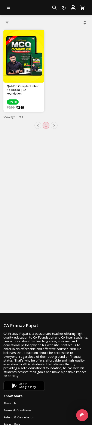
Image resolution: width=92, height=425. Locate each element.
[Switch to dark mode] (63, 7)
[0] (82, 7)
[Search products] (54, 7)
